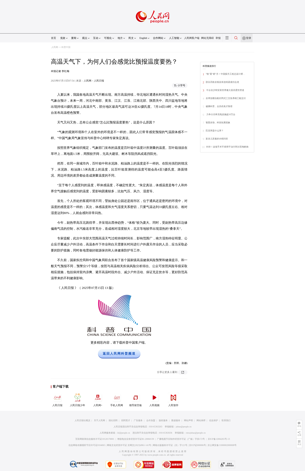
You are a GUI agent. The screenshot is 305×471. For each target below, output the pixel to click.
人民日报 (57, 405)
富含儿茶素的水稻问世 (217, 139)
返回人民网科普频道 (119, 353)
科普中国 (65, 47)
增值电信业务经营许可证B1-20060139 (135, 439)
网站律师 (201, 420)
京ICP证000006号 (197, 445)
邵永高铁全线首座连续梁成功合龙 (222, 82)
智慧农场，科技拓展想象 (218, 122)
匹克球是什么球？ (215, 130)
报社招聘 (113, 420)
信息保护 (213, 420)
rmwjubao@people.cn (196, 433)
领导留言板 (135, 405)
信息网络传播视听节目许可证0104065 (86, 445)
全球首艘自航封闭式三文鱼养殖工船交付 (226, 98)
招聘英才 (125, 420)
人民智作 (173, 405)
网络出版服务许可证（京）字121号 (170, 445)
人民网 (54, 47)
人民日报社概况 (82, 420)
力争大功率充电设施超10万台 (220, 114)
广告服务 (138, 420)
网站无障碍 (207, 38)
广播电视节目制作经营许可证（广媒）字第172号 (181, 439)
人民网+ (97, 405)
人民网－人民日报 (94, 80)
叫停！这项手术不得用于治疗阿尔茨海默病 (227, 147)
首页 (53, 38)
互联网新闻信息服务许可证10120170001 (94, 439)
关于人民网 (99, 420)
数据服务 (175, 420)
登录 (248, 38)
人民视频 (154, 405)
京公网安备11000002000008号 (222, 445)
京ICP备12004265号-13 (219, 439)
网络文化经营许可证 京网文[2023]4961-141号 (129, 445)
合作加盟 (150, 420)
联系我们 (226, 420)
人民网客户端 (191, 38)
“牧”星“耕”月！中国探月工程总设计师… (225, 74)
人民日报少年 (77, 405)
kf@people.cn (123, 433)
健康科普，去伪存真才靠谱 (219, 106)
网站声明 (188, 420)
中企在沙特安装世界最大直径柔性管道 (225, 90)
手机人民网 (116, 405)
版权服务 (163, 420)
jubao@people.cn (183, 426)
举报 (218, 38)
